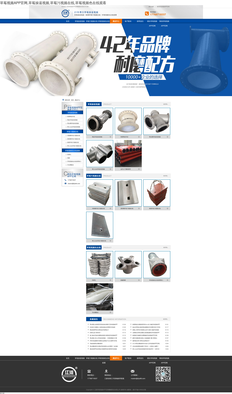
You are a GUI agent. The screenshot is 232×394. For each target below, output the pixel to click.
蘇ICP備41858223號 (139, 390)
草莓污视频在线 (72, 131)
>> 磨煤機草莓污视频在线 (73, 139)
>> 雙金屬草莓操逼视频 (72, 123)
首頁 (72, 100)
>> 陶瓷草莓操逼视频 (71, 120)
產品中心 (77, 100)
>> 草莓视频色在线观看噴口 (73, 161)
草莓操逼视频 (72, 112)
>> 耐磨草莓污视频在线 (72, 142)
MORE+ (165, 104)
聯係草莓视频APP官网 (163, 6)
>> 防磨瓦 (68, 154)
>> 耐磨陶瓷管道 (70, 116)
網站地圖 (151, 6)
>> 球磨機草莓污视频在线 (73, 135)
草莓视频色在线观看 (72, 150)
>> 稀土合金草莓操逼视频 (73, 127)
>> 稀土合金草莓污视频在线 (73, 146)
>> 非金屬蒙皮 (70, 165)
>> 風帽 (68, 158)
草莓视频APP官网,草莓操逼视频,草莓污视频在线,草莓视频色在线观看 (53, 2)
